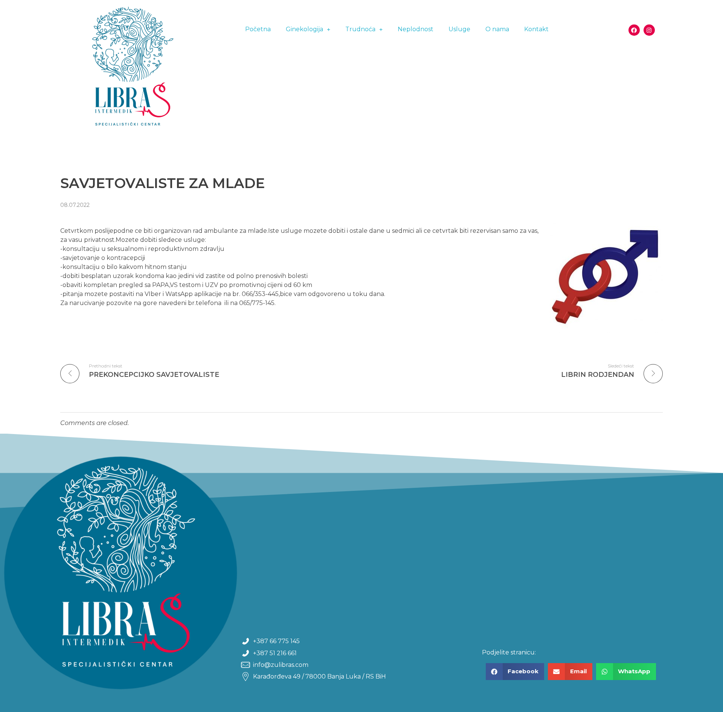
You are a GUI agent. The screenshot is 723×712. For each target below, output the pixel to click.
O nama (497, 29)
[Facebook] (634, 30)
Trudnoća (360, 29)
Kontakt (536, 29)
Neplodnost (415, 29)
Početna (258, 29)
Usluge (459, 29)
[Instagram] (649, 30)
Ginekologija (304, 29)
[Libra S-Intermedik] (126, 72)
